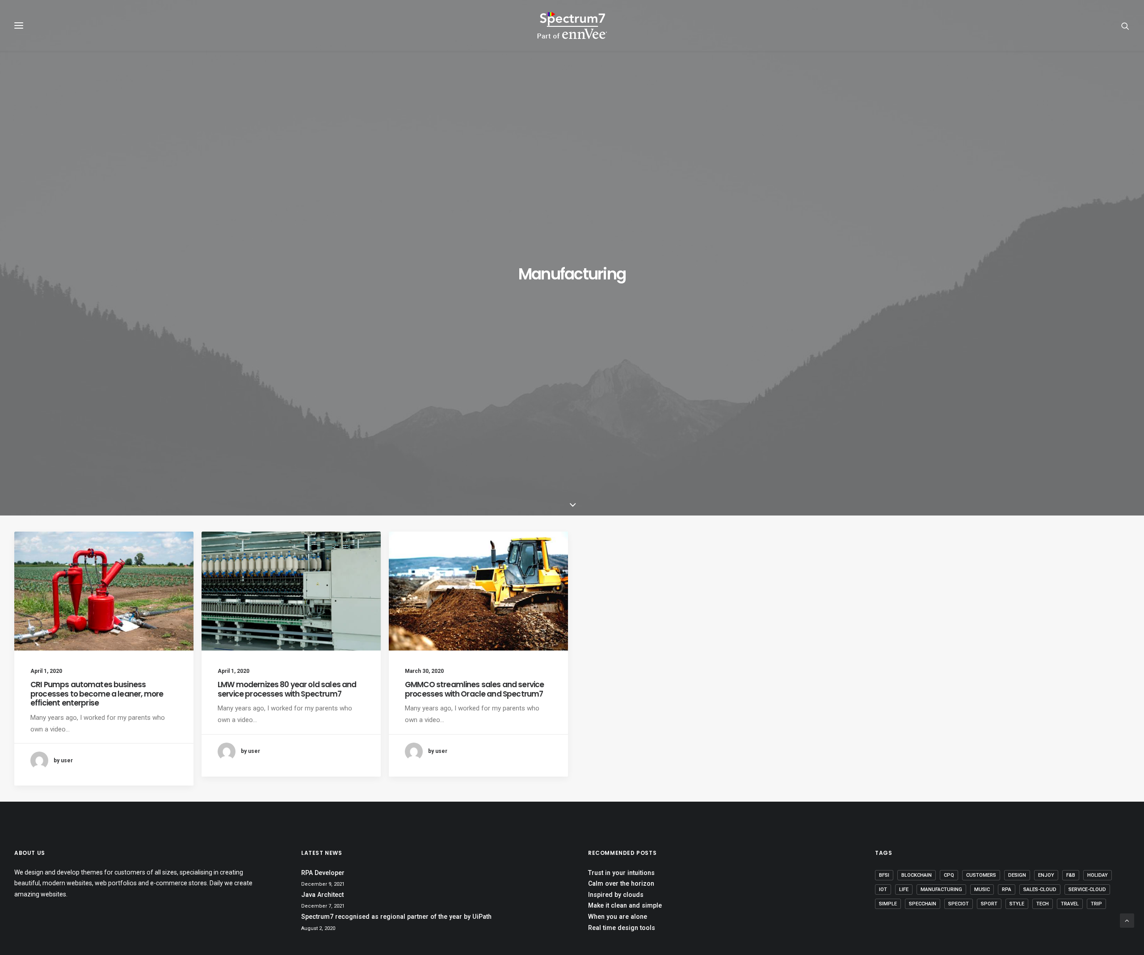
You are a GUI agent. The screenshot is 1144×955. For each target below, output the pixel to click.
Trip (1096, 904)
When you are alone (617, 916)
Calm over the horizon (621, 883)
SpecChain (922, 904)
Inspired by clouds (616, 894)
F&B (1070, 875)
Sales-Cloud (1039, 889)
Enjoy (1046, 875)
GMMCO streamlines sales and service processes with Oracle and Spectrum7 (474, 689)
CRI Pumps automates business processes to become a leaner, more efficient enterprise (96, 693)
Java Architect (322, 894)
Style (1016, 904)
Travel (1070, 904)
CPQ (949, 875)
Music (982, 889)
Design (1017, 875)
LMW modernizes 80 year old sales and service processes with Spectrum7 (287, 689)
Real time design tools (621, 927)
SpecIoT (958, 904)
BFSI (884, 875)
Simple (888, 904)
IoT (883, 889)
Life (903, 889)
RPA (1006, 889)
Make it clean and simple (625, 905)
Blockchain (916, 875)
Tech (1042, 904)
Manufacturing (941, 889)
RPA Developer (323, 872)
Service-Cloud (1087, 889)
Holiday (1097, 875)
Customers (981, 875)
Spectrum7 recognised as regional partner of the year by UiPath (396, 916)
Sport (989, 904)
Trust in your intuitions (621, 872)
